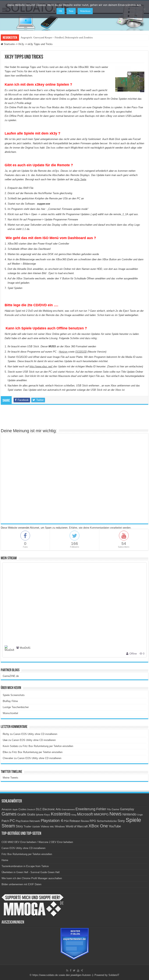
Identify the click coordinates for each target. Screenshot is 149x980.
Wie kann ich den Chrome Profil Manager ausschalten (32, 878)
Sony (121, 821)
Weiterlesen (85, 11)
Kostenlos (61, 813)
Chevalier (8, 758)
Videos (45, 826)
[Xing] (82, 970)
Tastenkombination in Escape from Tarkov (25, 866)
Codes (22, 809)
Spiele (133, 820)
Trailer (27, 826)
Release (74, 821)
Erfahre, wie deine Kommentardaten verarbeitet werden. (100, 527)
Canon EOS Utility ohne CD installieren (35, 734)
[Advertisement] (74, 418)
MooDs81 (25, 647)
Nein (71, 11)
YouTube (115, 826)
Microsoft (85, 814)
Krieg (73, 815)
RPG (93, 821)
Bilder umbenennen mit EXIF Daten (21, 884)
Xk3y (21, 44)
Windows (60, 826)
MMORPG (101, 814)
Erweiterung (85, 809)
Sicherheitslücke (107, 821)
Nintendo (129, 814)
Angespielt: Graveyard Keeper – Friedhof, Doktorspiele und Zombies (57, 37)
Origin (140, 815)
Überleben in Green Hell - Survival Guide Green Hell (31, 872)
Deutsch (31, 809)
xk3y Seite (80, 179)
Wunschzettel (10, 713)
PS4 (66, 821)
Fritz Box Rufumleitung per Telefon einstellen (48, 746)
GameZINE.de (11, 676)
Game (115, 809)
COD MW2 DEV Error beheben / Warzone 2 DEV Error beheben (37, 842)
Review (85, 821)
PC (12, 821)
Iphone (39, 814)
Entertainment (68, 809)
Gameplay (127, 809)
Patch (5, 821)
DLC (39, 809)
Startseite (9, 44)
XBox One (98, 825)
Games (9, 813)
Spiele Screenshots (14, 695)
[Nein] (144, 9)
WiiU (52, 826)
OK (60, 11)
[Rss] (67, 970)
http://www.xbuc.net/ (41, 366)
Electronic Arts (51, 809)
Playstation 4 (52, 820)
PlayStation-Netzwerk (28, 821)
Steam (8, 825)
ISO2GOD (81, 351)
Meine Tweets (10, 777)
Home (5, 860)
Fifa (109, 809)
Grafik (21, 814)
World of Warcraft (77, 826)
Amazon (7, 809)
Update (36, 826)
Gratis (31, 814)
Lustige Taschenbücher (16, 707)
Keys (47, 814)
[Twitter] (74, 970)
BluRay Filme (10, 701)
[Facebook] (70, 970)
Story (19, 826)
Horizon (63, 351)
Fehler (101, 809)
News (115, 813)
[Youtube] (78, 970)
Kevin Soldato (10, 746)
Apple (15, 809)
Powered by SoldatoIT (106, 975)
